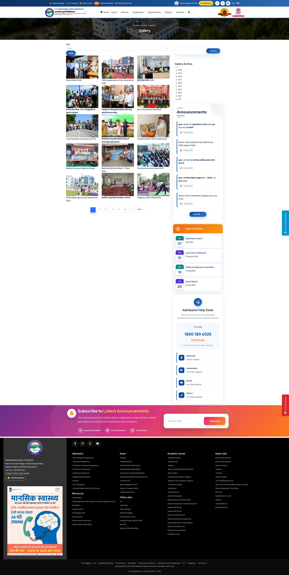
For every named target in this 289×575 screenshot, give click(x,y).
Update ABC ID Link (175, 511)
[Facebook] (75, 444)
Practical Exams (126, 462)
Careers (219, 469)
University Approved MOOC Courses (86, 488)
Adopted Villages (126, 513)
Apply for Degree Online (129, 488)
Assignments (173, 462)
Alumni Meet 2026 (74, 80)
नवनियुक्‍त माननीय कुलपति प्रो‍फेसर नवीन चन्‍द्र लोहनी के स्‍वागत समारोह (117, 111)
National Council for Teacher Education (182, 504)
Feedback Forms (174, 534)
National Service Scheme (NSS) (179, 500)
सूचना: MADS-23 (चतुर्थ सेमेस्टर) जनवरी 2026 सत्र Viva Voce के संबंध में (196, 126)
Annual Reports (221, 504)
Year (68, 44)
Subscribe (215, 421)
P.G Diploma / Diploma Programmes (85, 465)
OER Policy (124, 505)
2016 (180, 83)
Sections (180, 12)
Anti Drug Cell (77, 517)
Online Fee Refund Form (176, 515)
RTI (121, 501)
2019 (180, 73)
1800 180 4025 (197, 334)
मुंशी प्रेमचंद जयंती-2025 (145, 80)
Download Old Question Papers (179, 477)
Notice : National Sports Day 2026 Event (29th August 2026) (195, 144)
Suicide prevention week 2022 (150, 168)
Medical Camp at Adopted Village (80, 168)
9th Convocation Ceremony (149, 109)
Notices (168, 12)
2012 (180, 96)
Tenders (219, 473)
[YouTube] (97, 444)
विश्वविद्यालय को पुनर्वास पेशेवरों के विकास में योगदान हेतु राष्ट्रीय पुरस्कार (115, 140)
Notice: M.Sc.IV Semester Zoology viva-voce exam (197, 197)
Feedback (191, 563)
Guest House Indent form (81, 520)
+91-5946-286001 (194, 384)
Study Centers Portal (223, 458)
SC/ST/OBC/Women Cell (224, 481)
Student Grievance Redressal (169, 563)
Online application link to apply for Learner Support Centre (93, 501)
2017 (180, 79)
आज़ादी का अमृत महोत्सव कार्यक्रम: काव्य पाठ (116, 197)
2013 (180, 92)
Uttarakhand (73, 13)
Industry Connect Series (177, 530)
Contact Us (202, 563)
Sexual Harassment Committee (227, 488)
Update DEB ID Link (175, 507)
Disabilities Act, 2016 (223, 496)
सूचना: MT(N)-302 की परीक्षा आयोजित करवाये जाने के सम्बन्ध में (196, 161)
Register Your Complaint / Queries (180, 481)
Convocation (77, 498)
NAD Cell (219, 492)
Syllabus (171, 465)
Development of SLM (127, 517)
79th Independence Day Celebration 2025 (117, 81)
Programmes (138, 12)
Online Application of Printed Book (180, 523)
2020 (180, 70)
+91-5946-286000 (194, 397)
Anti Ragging (86, 563)
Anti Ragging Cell (78, 513)
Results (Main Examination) (130, 465)
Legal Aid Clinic (77, 509)
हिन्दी (238, 3)
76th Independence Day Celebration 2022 (82, 199)
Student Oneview (174, 458)
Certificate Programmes (82, 469)
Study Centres (154, 12)
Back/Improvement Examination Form (134, 477)
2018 (180, 76)
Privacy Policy (120, 563)
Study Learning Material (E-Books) (180, 469)
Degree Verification (127, 492)
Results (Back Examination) (130, 469)
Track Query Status (175, 484)
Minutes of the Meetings (129, 528)
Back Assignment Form (128, 484)
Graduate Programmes (81, 462)
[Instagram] (83, 444)
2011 (179, 99)
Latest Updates (58, 3)
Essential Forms (221, 465)
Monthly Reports (221, 507)
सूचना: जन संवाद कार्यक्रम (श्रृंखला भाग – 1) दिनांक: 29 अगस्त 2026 (197, 179)
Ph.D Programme (79, 484)
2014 (180, 89)
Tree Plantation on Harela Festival (81, 139)
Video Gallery (173, 473)
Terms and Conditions (147, 563)
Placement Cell (173, 492)
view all (196, 214)
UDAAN (218, 500)
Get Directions (17, 478)
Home (106, 12)
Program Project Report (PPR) (131, 520)
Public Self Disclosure (223, 462)
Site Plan (123, 524)
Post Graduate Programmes (83, 458)
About (114, 12)
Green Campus (125, 509)
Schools (124, 12)
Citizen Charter (221, 477)
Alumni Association (175, 496)
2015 (180, 86)
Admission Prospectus (81, 473)
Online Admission (104, 3)
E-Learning (73, 3)
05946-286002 (192, 359)
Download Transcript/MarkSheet (132, 473)
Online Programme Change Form (179, 519)
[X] (90, 444)
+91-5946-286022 (194, 372)
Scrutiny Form (125, 481)
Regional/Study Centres (82, 477)
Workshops (172, 488)
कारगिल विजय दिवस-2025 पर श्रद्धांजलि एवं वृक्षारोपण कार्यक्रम (80, 111)
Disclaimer (132, 563)
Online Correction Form (176, 526)
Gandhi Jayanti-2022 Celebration (152, 139)
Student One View (125, 3)
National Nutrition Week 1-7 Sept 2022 (116, 170)
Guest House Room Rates (82, 524)
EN (233, 3)
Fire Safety (76, 505)
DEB (65, 14)
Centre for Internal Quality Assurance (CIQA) (232, 484)
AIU (72, 14)
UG (62, 14)
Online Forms (87, 3)
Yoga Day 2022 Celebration (149, 197)
